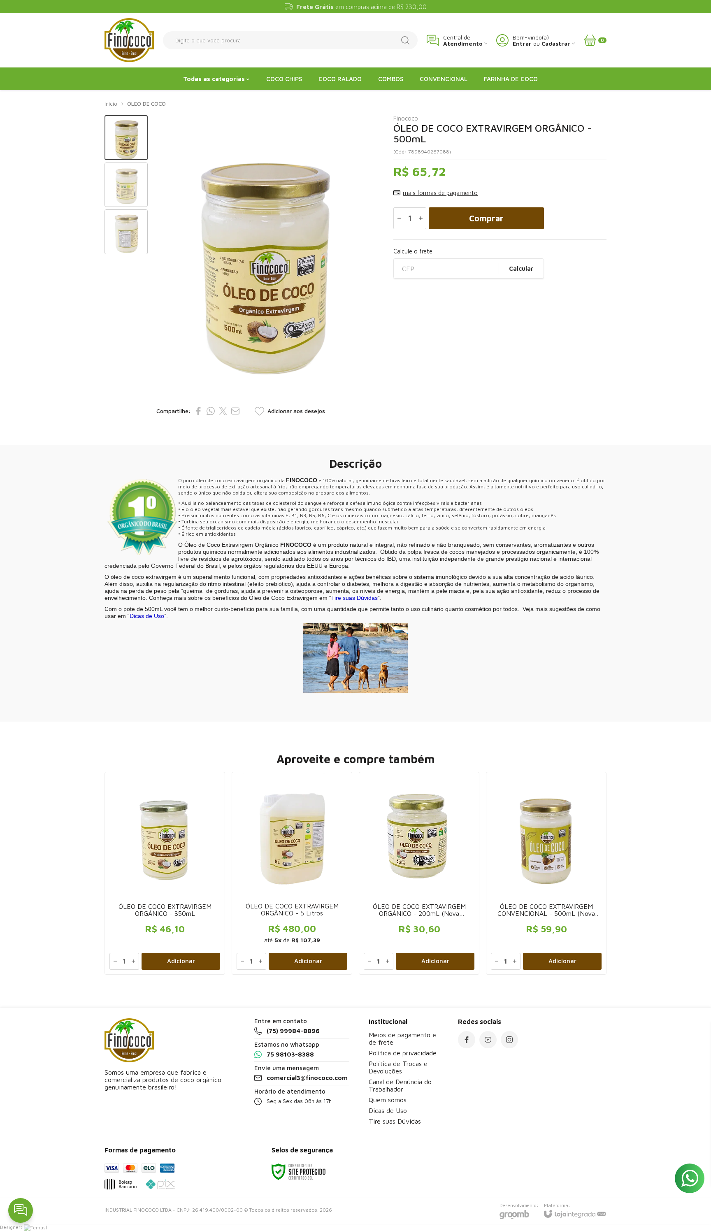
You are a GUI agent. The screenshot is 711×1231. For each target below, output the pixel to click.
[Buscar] (405, 40)
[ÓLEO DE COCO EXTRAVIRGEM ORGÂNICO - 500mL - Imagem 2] (126, 185)
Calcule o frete (412, 251)
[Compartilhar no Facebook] (198, 411)
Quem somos (388, 1099)
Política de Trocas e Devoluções (398, 1067)
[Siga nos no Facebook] (466, 1039)
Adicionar (181, 960)
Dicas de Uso (388, 1110)
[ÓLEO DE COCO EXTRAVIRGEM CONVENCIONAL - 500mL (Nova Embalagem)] (546, 873)
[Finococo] (129, 40)
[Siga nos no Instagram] (509, 1039)
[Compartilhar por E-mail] (235, 411)
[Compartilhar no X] (223, 411)
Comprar (486, 218)
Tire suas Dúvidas (395, 1121)
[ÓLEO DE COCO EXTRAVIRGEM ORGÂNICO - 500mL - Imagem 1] (126, 137)
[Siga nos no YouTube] (488, 1039)
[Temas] (35, 1227)
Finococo (405, 118)
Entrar (522, 43)
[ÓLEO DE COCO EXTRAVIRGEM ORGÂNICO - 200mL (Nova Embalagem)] (419, 873)
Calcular (521, 268)
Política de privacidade (403, 1053)
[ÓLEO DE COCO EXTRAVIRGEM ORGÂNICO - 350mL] (165, 873)
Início (111, 103)
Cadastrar (555, 43)
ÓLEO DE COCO (146, 103)
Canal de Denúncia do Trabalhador (400, 1085)
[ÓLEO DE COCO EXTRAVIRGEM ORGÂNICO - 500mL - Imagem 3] (126, 232)
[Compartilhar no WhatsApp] (211, 411)
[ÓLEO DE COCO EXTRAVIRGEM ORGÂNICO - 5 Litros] (292, 873)
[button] (126, 137)
